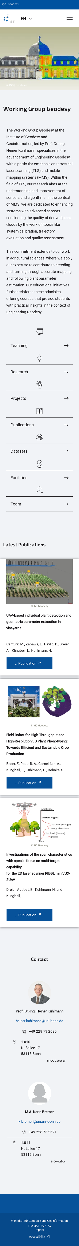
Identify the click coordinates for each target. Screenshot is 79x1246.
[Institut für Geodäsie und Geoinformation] (9, 18)
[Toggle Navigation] (70, 18)
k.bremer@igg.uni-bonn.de (39, 1121)
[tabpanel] (39, 58)
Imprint (39, 1229)
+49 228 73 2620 (43, 1031)
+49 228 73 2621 (43, 1132)
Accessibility (37, 1236)
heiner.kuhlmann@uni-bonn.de (39, 1021)
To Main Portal (40, 1225)
